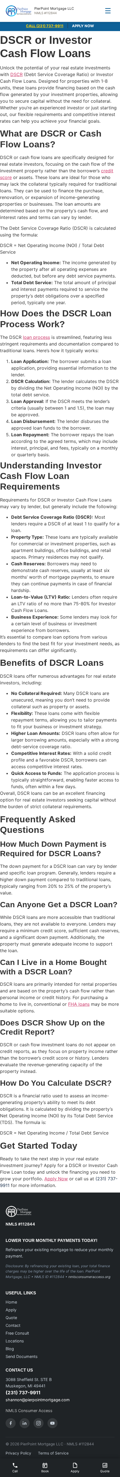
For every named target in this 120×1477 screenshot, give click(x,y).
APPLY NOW (83, 26)
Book (45, 1471)
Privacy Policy (18, 1453)
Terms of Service (53, 1453)
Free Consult (17, 1333)
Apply (11, 1309)
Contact (13, 1325)
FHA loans (79, 1004)
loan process (36, 337)
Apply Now (56, 1178)
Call (15, 1471)
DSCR (16, 74)
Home (11, 1302)
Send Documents (22, 1356)
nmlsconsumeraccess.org (89, 1277)
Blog (10, 1348)
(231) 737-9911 (23, 1392)
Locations (15, 1341)
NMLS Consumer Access (29, 1410)
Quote (11, 1317)
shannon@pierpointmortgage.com (38, 1399)
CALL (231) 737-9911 (44, 26)
